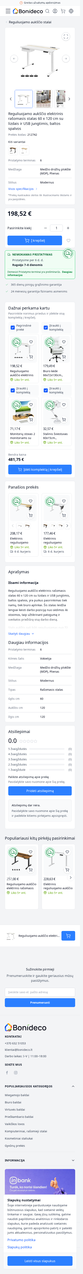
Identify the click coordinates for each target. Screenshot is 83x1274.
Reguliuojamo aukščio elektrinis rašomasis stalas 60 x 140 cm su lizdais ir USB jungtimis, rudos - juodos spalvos (21, 886)
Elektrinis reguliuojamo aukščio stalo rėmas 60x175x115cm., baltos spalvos (58, 886)
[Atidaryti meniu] (8, 11)
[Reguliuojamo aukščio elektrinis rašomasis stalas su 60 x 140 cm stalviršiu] (53, 526)
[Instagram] (15, 1072)
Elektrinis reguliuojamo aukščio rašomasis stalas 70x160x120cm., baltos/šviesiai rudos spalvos (22, 541)
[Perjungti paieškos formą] (47, 11)
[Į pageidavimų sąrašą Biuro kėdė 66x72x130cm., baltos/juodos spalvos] (63, 341)
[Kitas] (66, 59)
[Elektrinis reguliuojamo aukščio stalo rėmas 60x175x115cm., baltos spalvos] (59, 861)
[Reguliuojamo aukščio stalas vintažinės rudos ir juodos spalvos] (45, 526)
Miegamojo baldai (17, 1095)
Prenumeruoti (40, 1002)
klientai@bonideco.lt (18, 1050)
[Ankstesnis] (14, 59)
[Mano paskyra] (55, 11)
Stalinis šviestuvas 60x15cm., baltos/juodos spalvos (55, 436)
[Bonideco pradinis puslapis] (25, 1027)
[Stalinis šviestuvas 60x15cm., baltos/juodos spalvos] (56, 412)
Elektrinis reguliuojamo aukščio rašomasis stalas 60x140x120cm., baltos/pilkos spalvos (56, 541)
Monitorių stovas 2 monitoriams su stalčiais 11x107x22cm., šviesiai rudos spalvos (22, 436)
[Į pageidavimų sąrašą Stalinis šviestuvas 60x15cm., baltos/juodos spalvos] (63, 404)
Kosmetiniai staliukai (19, 1138)
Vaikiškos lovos (15, 1124)
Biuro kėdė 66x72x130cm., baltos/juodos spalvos (53, 373)
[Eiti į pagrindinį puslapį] (28, 11)
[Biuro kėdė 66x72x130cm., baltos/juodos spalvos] (56, 349)
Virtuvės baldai (15, 1109)
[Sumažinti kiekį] (45, 228)
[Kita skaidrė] (67, 525)
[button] (40, 1086)
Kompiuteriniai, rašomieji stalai (26, 1131)
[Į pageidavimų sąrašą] (68, 240)
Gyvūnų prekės (15, 1146)
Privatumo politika (21, 1240)
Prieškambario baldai (19, 1117)
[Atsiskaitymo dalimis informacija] (40, 1190)
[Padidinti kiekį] (68, 228)
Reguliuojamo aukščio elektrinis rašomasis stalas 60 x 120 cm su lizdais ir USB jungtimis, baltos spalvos (23, 373)
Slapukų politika (19, 1247)
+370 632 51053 (15, 1043)
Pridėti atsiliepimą (40, 791)
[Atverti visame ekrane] (66, 36)
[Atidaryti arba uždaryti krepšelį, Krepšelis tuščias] (63, 11)
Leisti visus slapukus (40, 1261)
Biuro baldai (13, 1102)
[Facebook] (6, 1072)
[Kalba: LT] (71, 11)
